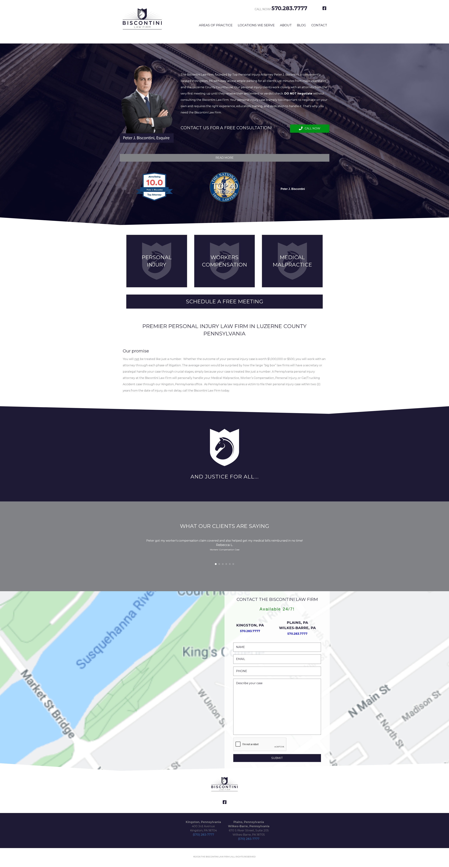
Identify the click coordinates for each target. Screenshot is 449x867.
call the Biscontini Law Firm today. (206, 390)
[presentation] (260, 744)
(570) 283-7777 (203, 834)
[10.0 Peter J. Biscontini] (154, 201)
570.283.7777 (289, 8)
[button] (309, 128)
